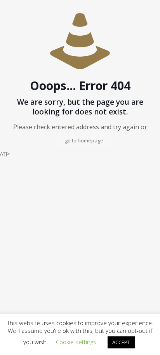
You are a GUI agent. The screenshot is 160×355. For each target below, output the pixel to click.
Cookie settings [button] (76, 342)
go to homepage (84, 140)
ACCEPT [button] (121, 342)
